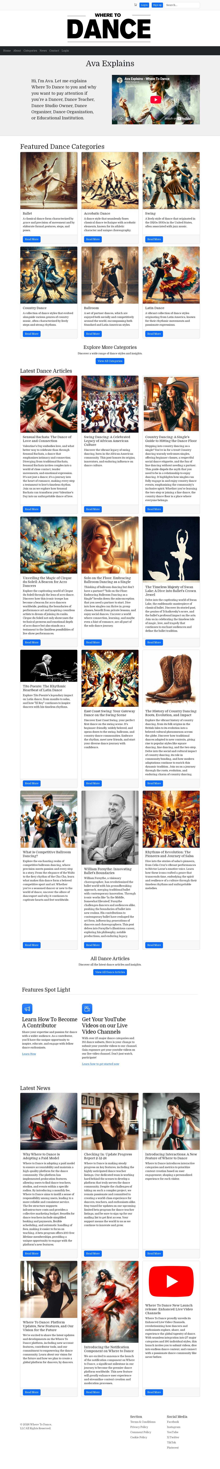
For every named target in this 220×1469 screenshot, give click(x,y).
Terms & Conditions (142, 1422)
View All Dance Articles (110, 972)
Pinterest (173, 1447)
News (43, 50)
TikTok (171, 1442)
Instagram (173, 1427)
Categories (30, 50)
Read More (31, 239)
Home (7, 50)
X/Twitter (173, 1437)
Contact (54, 50)
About (17, 50)
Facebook (173, 1422)
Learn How (29, 1054)
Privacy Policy (139, 1427)
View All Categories (110, 361)
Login (144, 5)
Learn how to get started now (100, 1064)
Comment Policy (140, 1432)
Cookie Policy (138, 1437)
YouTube (172, 1432)
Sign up (157, 5)
